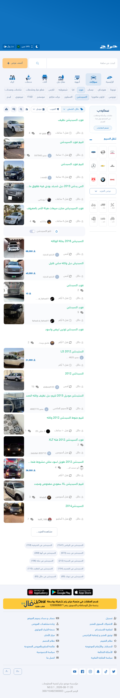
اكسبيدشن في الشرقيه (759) (39, 545)
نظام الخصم (49, 641)
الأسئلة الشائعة (105, 652)
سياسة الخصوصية (46, 652)
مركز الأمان (49, 635)
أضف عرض (17, 63)
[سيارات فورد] (94, 152)
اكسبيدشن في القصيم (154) (70, 568)
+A (17, 671)
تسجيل (109, 618)
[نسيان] (103, 152)
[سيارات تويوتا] (112, 152)
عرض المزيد (105, 191)
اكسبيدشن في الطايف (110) (40, 568)
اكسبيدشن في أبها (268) (45, 553)
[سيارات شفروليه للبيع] (103, 166)
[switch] (32, 231)
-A (7, 671)
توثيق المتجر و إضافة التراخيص (97, 635)
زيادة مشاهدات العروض (43, 624)
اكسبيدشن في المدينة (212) (71, 561)
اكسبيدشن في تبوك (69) (72, 576)
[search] (37, 63)
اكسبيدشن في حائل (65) (45, 576)
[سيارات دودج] (94, 180)
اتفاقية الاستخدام (103, 629)
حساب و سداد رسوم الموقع (41, 618)
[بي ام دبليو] (103, 180)
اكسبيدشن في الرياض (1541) (70, 545)
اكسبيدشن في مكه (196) (42, 561)
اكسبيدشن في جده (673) (72, 553)
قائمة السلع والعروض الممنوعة (39, 646)
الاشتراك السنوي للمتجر (101, 624)
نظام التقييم (106, 641)
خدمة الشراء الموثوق (45, 629)
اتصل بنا (50, 658)
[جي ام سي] (112, 180)
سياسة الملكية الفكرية (101, 658)
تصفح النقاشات (103, 128)
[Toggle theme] (37, 46)
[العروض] (6, 109)
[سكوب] (14, 109)
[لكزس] (112, 166)
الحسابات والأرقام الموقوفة (98, 646)
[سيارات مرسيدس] (94, 166)
